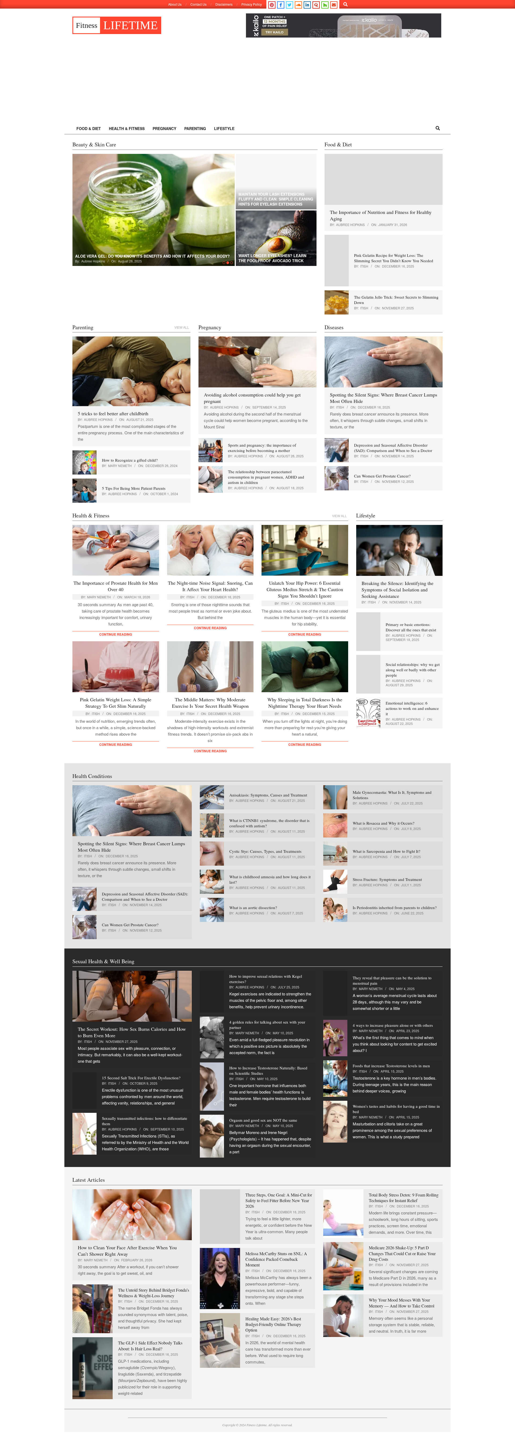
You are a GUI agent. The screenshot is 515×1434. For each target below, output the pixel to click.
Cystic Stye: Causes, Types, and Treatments (265, 851)
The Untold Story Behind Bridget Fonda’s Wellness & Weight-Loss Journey (153, 1292)
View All (181, 327)
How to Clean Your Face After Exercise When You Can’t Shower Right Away (127, 1250)
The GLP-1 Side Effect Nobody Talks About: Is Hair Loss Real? (150, 1345)
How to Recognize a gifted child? (130, 460)
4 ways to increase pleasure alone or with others (393, 1025)
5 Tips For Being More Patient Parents (133, 488)
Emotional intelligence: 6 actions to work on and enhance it (412, 708)
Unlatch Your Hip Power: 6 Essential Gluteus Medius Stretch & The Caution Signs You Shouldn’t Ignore (305, 589)
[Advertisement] (257, 82)
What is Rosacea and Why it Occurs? (383, 823)
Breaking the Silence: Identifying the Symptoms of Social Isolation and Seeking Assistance (397, 589)
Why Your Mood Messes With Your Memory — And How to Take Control (401, 1302)
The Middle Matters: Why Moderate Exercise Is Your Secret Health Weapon (210, 702)
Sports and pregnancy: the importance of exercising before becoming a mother (262, 447)
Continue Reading (115, 634)
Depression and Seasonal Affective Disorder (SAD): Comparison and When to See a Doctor (393, 447)
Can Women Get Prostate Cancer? (382, 476)
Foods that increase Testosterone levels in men (391, 1065)
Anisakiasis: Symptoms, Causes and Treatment (268, 795)
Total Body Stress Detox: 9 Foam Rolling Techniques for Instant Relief (404, 1197)
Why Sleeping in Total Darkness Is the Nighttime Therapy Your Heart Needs (304, 702)
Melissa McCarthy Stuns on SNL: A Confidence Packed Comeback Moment (276, 1259)
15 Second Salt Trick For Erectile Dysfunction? (141, 1077)
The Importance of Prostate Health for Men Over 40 (115, 586)
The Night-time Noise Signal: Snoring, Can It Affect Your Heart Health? (210, 586)
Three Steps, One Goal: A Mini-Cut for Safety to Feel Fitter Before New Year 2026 (278, 1200)
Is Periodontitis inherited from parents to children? (395, 907)
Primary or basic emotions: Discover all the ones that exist (411, 627)
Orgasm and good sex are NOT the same (263, 1120)
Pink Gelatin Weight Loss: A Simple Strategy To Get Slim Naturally (115, 702)
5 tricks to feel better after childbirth (113, 413)
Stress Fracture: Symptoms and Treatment (387, 879)
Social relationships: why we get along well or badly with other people (413, 670)
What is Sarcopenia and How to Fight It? (386, 851)
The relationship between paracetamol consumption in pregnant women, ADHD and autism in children (266, 477)
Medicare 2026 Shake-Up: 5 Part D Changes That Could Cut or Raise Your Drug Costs (402, 1253)
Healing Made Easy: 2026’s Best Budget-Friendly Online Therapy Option (273, 1324)
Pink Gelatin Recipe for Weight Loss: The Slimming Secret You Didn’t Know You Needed (393, 258)
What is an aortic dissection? (253, 907)
